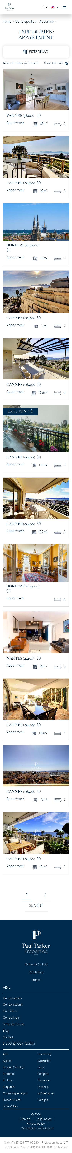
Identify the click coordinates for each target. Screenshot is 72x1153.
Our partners (11, 1017)
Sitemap (25, 1119)
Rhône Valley (46, 1093)
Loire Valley (10, 1106)
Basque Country (13, 1067)
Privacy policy (36, 1123)
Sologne (43, 1100)
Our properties (25, 22)
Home (7, 22)
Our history (10, 1011)
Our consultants (13, 1004)
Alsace (7, 1061)
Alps (5, 1054)
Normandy (44, 1054)
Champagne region (15, 1093)
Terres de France (13, 1024)
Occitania (44, 1061)
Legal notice (44, 1119)
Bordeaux (9, 1074)
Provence (43, 1080)
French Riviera (11, 1100)
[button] (55, 7)
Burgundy (9, 1087)
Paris (41, 1067)
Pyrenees (43, 1087)
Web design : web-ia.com (37, 1128)
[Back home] (9, 7)
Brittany (8, 1080)
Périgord (43, 1074)
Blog (6, 1030)
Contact (8, 1037)
